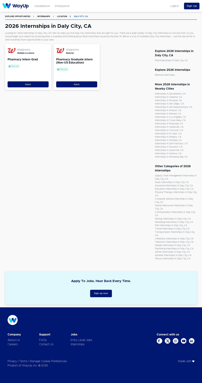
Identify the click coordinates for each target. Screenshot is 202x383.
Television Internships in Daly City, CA (174, 242)
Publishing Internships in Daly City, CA (174, 249)
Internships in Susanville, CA (169, 150)
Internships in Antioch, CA (168, 110)
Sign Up (192, 6)
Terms (23, 361)
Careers (13, 344)
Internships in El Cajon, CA (168, 134)
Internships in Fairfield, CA (168, 140)
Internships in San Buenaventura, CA (173, 107)
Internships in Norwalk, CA (168, 100)
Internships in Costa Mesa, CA (170, 120)
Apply (28, 84)
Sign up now (101, 293)
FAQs (43, 340)
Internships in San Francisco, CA (171, 144)
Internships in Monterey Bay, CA (171, 157)
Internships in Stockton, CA (169, 147)
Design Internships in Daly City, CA (172, 245)
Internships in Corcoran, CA (169, 130)
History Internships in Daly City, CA (172, 259)
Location (62, 16)
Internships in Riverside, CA (169, 124)
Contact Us (46, 344)
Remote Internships (165, 75)
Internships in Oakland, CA (168, 97)
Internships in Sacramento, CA (170, 94)
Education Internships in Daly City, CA (174, 189)
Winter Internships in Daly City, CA (172, 252)
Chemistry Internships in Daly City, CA (174, 239)
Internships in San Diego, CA (169, 104)
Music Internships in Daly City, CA (172, 182)
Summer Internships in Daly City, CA (173, 255)
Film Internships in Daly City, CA (171, 225)
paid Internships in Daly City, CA (171, 60)
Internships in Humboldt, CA (169, 127)
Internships (43, 16)
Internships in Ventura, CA (168, 153)
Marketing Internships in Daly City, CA (174, 222)
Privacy (12, 361)
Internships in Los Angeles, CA (170, 117)
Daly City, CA (81, 16)
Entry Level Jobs (81, 340)
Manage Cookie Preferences (48, 361)
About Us (14, 340)
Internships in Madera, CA (168, 137)
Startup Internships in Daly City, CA (173, 219)
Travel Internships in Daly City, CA (172, 229)
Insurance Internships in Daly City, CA (174, 186)
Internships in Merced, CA (168, 114)
